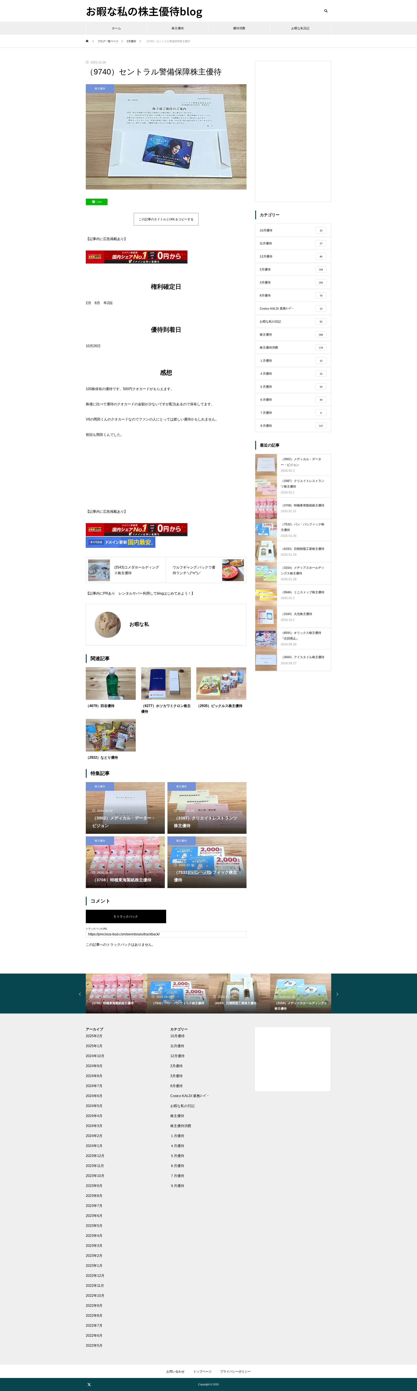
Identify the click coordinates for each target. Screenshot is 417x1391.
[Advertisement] (166, 476)
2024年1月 (94, 1146)
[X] (89, 1384)
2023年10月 (95, 1176)
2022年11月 (95, 1285)
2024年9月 (94, 1066)
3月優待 (176, 1076)
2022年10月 (95, 1295)
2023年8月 (94, 1196)
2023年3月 (94, 1246)
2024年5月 (94, 1106)
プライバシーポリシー (235, 1371)
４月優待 (177, 1146)
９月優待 (177, 1186)
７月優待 (177, 1176)
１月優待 (177, 1136)
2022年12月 (95, 1275)
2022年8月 (94, 1315)
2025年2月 (94, 1036)
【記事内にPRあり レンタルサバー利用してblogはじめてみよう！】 (140, 593)
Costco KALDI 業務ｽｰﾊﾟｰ (189, 1096)
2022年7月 (94, 1325)
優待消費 (239, 28)
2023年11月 (95, 1166)
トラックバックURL (96, 929)
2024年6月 (94, 1096)
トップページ (202, 1371)
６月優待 (177, 1166)
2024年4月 (94, 1116)
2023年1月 (94, 1265)
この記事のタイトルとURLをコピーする (166, 219)
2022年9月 (94, 1305)
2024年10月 (95, 1056)
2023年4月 (94, 1236)
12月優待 (177, 1056)
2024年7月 (94, 1086)
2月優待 (176, 1066)
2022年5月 (94, 1345)
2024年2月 (94, 1136)
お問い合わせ (175, 1371)
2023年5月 (94, 1226)
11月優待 (177, 1046)
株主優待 (178, 28)
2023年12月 (95, 1156)
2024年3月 (94, 1126)
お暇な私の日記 (182, 1106)
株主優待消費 (180, 1126)
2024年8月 (94, 1076)
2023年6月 (94, 1216)
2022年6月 (94, 1335)
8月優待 (176, 1086)
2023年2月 (94, 1256)
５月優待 (177, 1156)
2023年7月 (94, 1206)
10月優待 (177, 1036)
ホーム (116, 28)
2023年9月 (94, 1186)
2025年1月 (94, 1046)
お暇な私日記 (300, 28)
